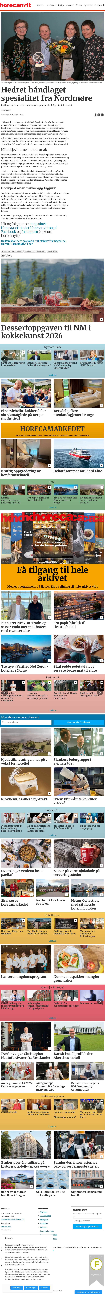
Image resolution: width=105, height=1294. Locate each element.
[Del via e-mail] (102, 114)
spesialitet (30, 251)
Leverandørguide (47, 1231)
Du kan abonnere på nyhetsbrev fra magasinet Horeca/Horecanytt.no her (34, 242)
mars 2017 (41, 251)
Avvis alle (44, 1288)
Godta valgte (31, 1288)
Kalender (44, 1227)
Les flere (52, 375)
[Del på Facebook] (95, 114)
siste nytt (52, 251)
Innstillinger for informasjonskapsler (88, 1292)
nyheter (6, 251)
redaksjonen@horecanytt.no (12, 1219)
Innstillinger (17, 1288)
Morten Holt (6, 1226)
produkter (17, 251)
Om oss (79, 5)
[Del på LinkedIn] (98, 114)
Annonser (70, 5)
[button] (5, 360)
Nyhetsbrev (88, 5)
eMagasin (98, 5)
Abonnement (51, 5)
